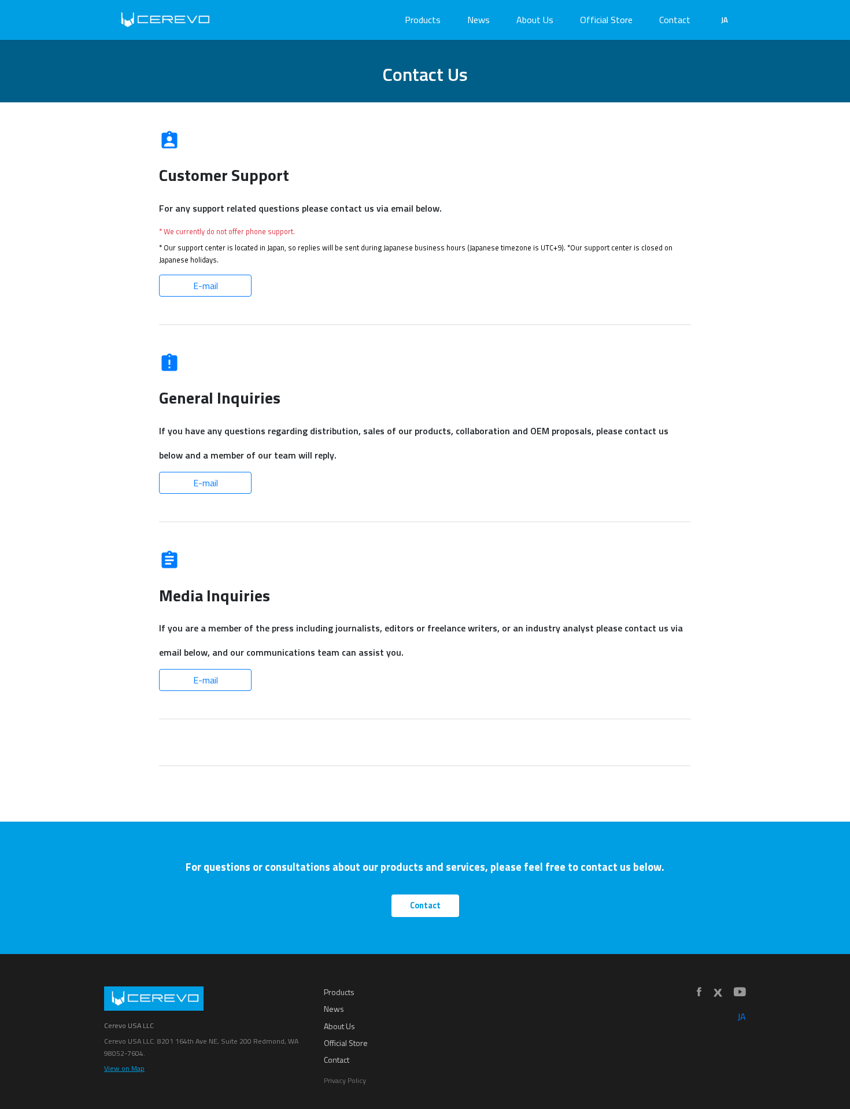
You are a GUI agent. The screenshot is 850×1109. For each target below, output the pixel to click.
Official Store (606, 20)
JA (724, 19)
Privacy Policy (345, 1080)
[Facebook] (699, 992)
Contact (674, 20)
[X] (717, 992)
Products (423, 20)
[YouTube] (740, 992)
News (478, 20)
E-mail (205, 286)
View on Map (124, 1068)
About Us (534, 20)
